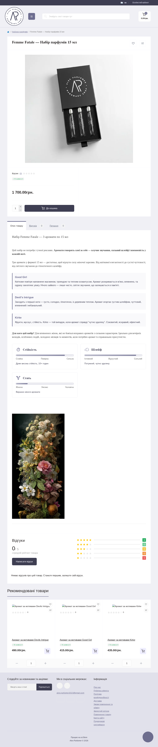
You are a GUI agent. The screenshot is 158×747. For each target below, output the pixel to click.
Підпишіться (44, 687)
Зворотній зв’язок (101, 711)
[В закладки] (133, 43)
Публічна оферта (101, 691)
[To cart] (47, 651)
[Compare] (50, 610)
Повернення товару (102, 714)
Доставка (98, 701)
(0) (21, 173)
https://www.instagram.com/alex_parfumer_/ (60, 686)
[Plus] (20, 206)
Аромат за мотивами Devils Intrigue (30, 640)
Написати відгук (24, 561)
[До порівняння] (142, 43)
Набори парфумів (20, 32)
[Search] (45, 16)
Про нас (97, 687)
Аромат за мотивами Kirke (121, 640)
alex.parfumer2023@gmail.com (70, 693)
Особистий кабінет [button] (140, 3)
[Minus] (20, 210)
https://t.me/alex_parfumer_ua (67, 686)
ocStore (84, 737)
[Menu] (31, 16)
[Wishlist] (50, 604)
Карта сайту (99, 718)
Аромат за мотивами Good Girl (76, 640)
